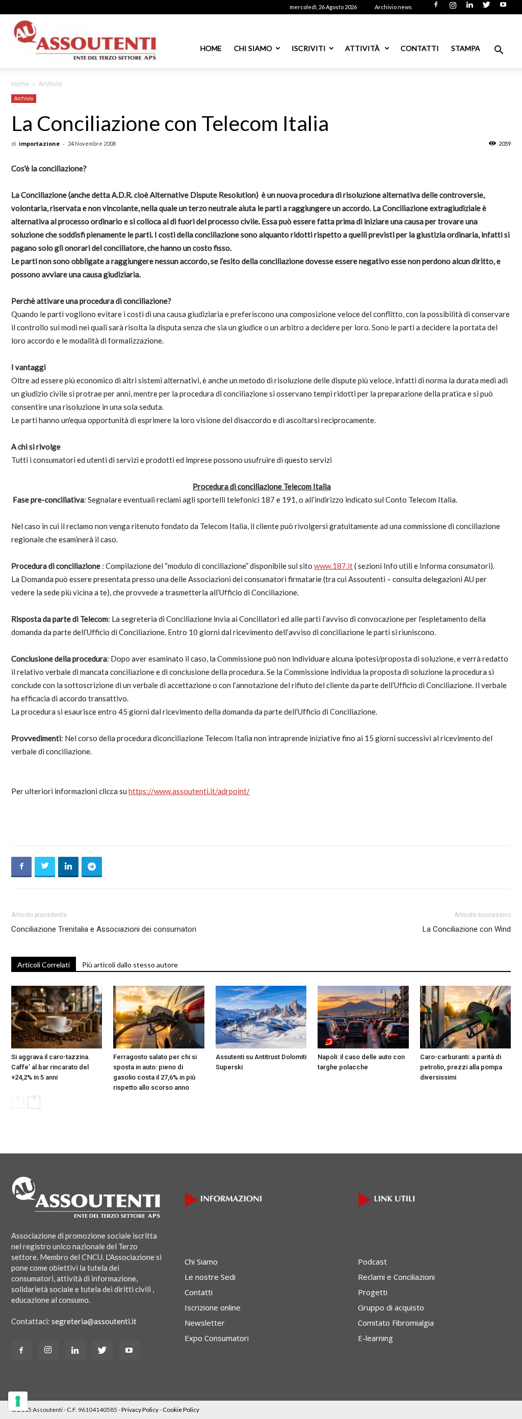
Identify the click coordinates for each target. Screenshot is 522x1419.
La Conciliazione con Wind (467, 929)
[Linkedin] (469, 8)
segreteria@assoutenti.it (94, 1321)
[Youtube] (503, 8)
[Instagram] (452, 8)
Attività (363, 48)
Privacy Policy (140, 1409)
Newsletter (205, 1323)
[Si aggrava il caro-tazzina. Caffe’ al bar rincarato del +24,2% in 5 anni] (56, 1017)
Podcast (372, 1261)
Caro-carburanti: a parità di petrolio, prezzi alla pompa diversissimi (461, 1067)
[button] (498, 51)
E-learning (375, 1338)
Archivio (23, 98)
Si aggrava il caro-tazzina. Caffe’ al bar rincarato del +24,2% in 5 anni (50, 1067)
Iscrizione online (213, 1307)
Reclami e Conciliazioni (396, 1277)
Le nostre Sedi (210, 1277)
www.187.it (333, 565)
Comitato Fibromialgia (396, 1323)
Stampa (465, 48)
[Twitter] (486, 8)
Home (211, 48)
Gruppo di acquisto (391, 1307)
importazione (39, 143)
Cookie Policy (181, 1409)
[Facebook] (435, 8)
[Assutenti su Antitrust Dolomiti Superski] (261, 1017)
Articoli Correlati (43, 964)
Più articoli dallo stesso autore (130, 964)
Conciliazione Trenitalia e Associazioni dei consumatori (103, 929)
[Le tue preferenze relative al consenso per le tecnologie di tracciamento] (18, 1401)
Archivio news (393, 7)
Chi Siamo (253, 48)
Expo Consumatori (217, 1338)
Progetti (372, 1292)
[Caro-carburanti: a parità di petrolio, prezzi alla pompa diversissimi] (465, 1017)
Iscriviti (309, 48)
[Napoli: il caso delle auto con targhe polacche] (363, 1017)
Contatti (420, 48)
